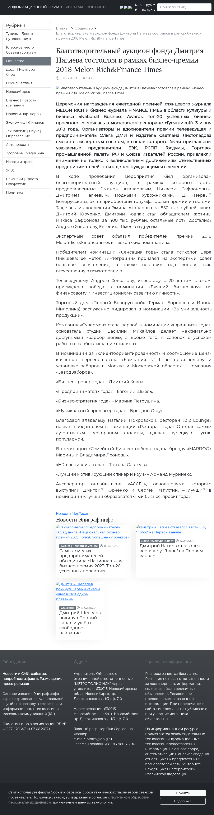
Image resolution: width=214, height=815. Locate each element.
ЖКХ (10, 170)
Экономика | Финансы (25, 122)
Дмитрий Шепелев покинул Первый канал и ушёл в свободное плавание (80, 622)
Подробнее (183, 801)
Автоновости (17, 145)
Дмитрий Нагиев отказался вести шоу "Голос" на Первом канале (171, 550)
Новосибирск (18, 92)
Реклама (74, 7)
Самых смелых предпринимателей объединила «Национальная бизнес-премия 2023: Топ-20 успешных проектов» (90, 560)
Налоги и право (19, 162)
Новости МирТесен (72, 514)
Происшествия (19, 83)
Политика (14, 193)
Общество (15, 61)
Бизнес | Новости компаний (79, 545)
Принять (183, 793)
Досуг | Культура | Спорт (157, 540)
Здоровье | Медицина (25, 153)
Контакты (96, 7)
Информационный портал (35, 7)
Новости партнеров (23, 114)
